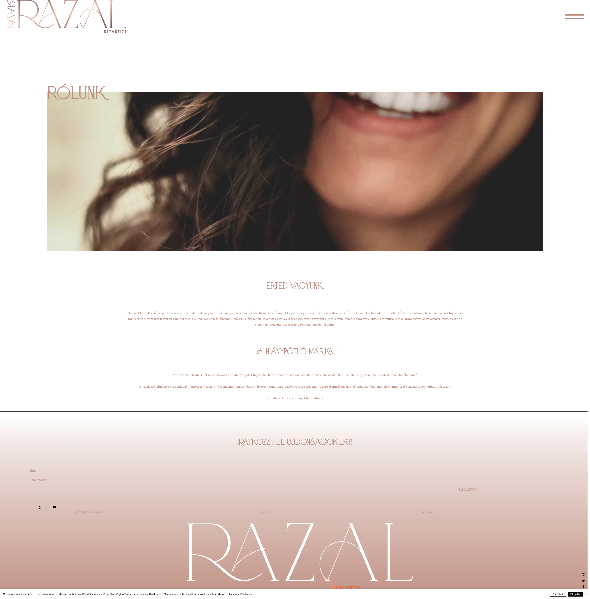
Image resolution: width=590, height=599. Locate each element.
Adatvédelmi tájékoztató (88, 512)
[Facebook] (47, 507)
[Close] (586, 594)
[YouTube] (54, 507)
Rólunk (265, 512)
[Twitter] (583, 581)
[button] (574, 16)
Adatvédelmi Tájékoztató (240, 594)
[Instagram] (39, 507)
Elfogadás (575, 594)
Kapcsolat (427, 512)
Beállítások (558, 594)
